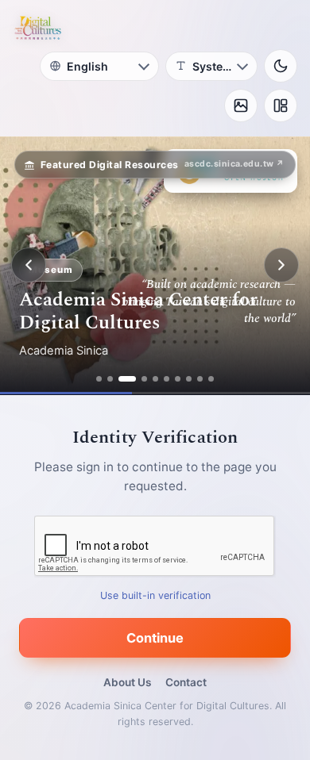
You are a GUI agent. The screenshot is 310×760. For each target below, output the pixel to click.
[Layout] (280, 105)
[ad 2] (110, 379)
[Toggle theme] (280, 66)
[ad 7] (177, 379)
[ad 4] (144, 379)
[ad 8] (189, 379)
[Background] (241, 105)
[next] (281, 265)
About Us (127, 682)
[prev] (28, 265)
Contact (186, 682)
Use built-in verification (155, 595)
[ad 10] (211, 379)
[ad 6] (166, 379)
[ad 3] (127, 379)
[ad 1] (99, 379)
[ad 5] (155, 379)
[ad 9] (200, 379)
